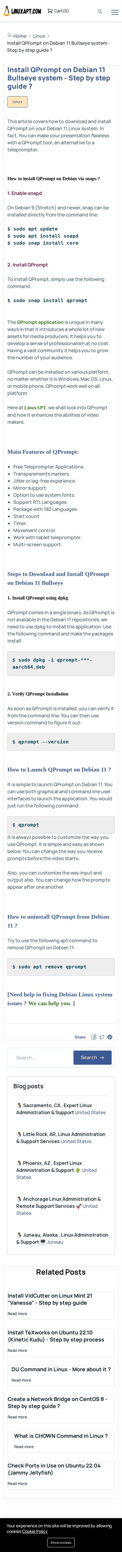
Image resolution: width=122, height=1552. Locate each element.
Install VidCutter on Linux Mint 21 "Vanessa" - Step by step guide (50, 1299)
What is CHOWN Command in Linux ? (61, 1435)
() (61, 11)
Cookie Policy (35, 1531)
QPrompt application (40, 322)
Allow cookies (61, 1542)
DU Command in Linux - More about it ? (61, 1369)
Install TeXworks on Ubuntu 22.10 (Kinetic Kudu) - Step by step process (56, 1336)
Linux (39, 36)
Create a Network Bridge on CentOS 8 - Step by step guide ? (57, 1402)
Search (89, 1057)
